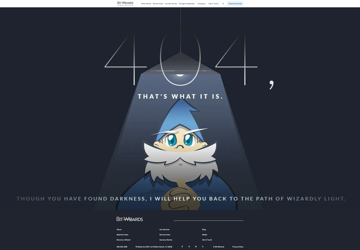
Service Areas (158, 3)
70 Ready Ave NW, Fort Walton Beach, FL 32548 (153, 247)
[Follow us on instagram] (189, 247)
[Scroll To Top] (4, 246)
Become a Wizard (123, 240)
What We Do (146, 3)
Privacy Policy (237, 247)
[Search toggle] (223, 3)
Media (204, 235)
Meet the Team (122, 235)
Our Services (164, 229)
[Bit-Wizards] (125, 3)
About (119, 229)
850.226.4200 (122, 247)
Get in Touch (207, 240)
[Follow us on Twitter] (203, 247)
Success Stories (171, 3)
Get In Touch (214, 3)
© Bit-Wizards (218, 247)
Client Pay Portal (235, 3)
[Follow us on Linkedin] (196, 247)
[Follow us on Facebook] (182, 247)
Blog (204, 229)
